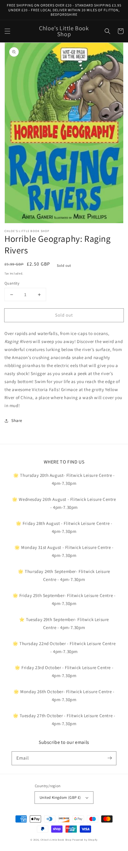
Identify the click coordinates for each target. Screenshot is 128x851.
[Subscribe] (109, 758)
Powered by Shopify (85, 839)
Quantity (11, 283)
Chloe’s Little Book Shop (56, 839)
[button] (7, 31)
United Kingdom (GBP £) (60, 797)
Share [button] (16, 420)
